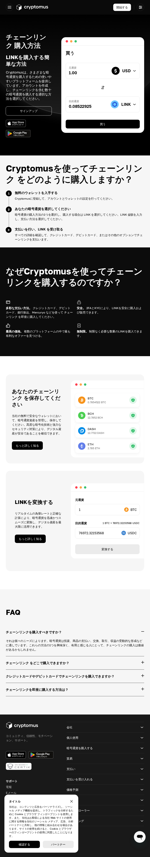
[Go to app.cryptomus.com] (32, 7)
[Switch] (103, 87)
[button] (105, 727)
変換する (107, 549)
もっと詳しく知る (27, 445)
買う (103, 124)
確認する (24, 844)
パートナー (58, 844)
